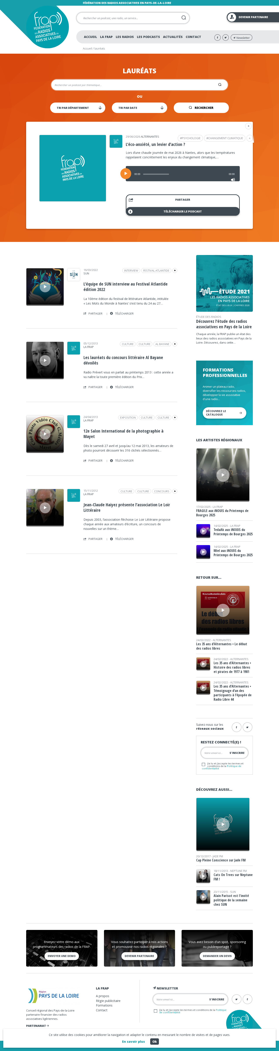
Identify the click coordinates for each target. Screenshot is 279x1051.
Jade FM (218, 856)
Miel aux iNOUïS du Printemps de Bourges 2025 (233, 552)
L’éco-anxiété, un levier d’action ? (155, 144)
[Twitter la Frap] (247, 727)
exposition (128, 417)
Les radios (125, 37)
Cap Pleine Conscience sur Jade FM (221, 860)
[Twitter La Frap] (225, 37)
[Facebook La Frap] (217, 37)
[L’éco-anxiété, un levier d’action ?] (72, 200)
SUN (86, 273)
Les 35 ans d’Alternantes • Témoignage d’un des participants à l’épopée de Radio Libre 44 (233, 693)
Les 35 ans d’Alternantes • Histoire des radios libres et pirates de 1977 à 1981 (232, 667)
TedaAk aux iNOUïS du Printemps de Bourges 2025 (233, 531)
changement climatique (225, 138)
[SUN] (73, 279)
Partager (182, 200)
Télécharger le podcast (182, 211)
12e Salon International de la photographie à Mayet (123, 433)
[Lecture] (126, 173)
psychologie (191, 138)
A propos (102, 996)
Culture (144, 344)
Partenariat (36, 1026)
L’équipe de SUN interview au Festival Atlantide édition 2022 (125, 286)
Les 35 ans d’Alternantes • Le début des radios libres (221, 646)
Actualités (173, 37)
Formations (104, 1005)
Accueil (90, 37)
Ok (154, 1041)
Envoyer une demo (62, 956)
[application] (183, 173)
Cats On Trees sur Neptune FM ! (233, 877)
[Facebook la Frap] (237, 727)
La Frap (106, 37)
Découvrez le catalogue (216, 412)
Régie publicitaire (108, 1001)
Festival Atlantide (156, 270)
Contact (193, 37)
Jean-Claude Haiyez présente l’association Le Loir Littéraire (126, 507)
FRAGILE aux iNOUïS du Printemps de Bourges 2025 (222, 512)
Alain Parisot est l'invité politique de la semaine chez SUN (231, 900)
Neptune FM (238, 871)
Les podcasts (148, 37)
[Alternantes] (116, 146)
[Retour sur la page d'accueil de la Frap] (47, 27)
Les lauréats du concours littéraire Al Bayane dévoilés (123, 360)
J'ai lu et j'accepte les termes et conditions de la (222, 766)
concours (161, 491)
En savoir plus (133, 1041)
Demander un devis (217, 956)
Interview (131, 270)
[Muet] (233, 180)
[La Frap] (73, 353)
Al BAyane (162, 344)
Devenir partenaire (139, 956)
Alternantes (150, 137)
